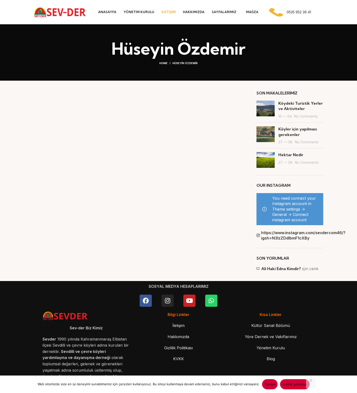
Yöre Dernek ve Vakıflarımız (271, 336)
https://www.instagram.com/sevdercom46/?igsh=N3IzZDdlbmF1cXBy (292, 235)
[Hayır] (311, 383)
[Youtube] (189, 301)
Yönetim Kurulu (270, 347)
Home (163, 63)
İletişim (178, 325)
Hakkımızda (178, 336)
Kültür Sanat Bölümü (270, 325)
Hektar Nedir (290, 154)
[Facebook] (146, 301)
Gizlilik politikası (294, 384)
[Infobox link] (289, 12)
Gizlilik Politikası (178, 347)
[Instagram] (168, 301)
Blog (271, 358)
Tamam (269, 384)
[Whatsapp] (211, 301)
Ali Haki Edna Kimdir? (281, 268)
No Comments (306, 116)
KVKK (178, 358)
